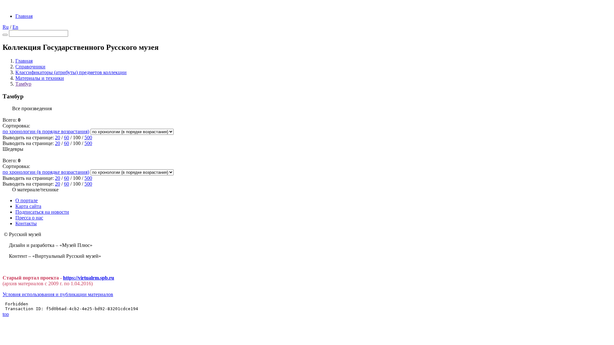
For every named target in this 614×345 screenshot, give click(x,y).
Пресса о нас (29, 217)
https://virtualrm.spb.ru (88, 277)
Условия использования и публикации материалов (58, 294)
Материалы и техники (39, 78)
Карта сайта (28, 206)
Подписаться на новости (42, 212)
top (6, 314)
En (15, 27)
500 (88, 137)
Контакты (26, 223)
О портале (26, 200)
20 (57, 137)
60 (66, 137)
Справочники (30, 66)
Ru (6, 27)
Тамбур (23, 84)
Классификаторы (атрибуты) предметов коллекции (71, 72)
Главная (24, 16)
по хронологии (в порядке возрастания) (46, 131)
